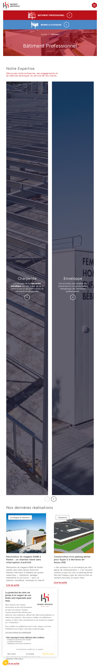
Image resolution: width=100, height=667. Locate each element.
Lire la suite (12, 585)
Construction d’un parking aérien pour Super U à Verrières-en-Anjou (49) (72, 559)
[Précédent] (47, 498)
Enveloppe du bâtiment (20, 517)
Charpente (62, 517)
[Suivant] (53, 498)
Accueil (44, 34)
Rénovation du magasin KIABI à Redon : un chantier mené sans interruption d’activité (23, 559)
